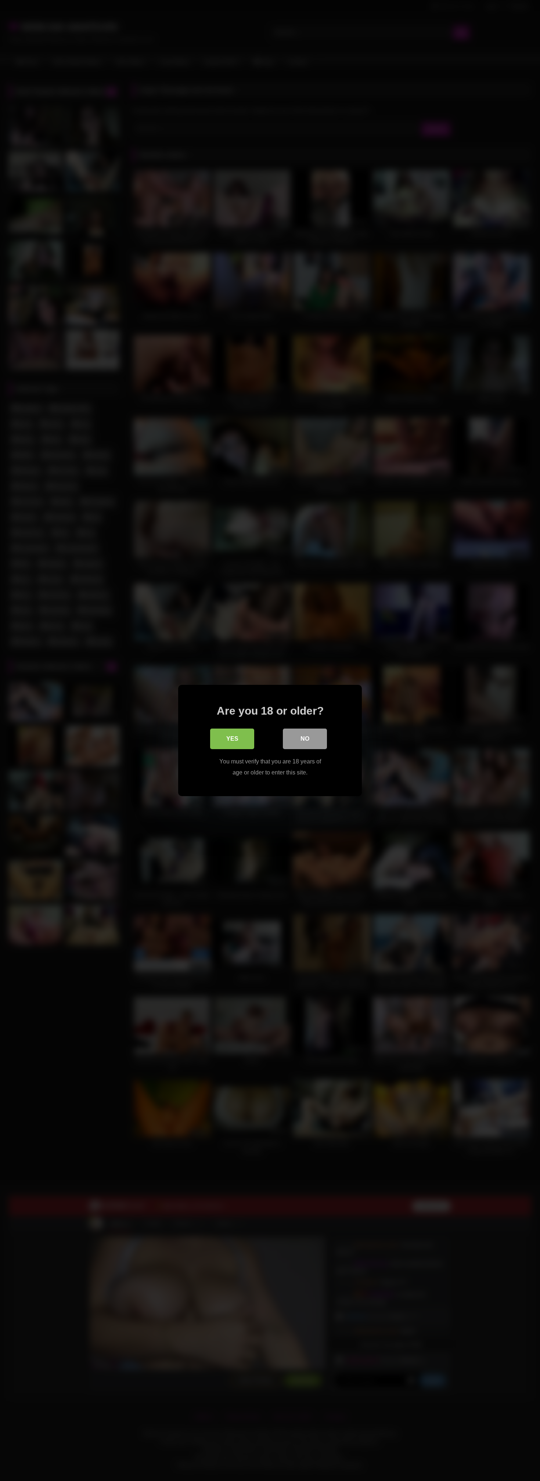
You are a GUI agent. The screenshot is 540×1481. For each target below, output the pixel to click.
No (304, 739)
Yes (232, 739)
